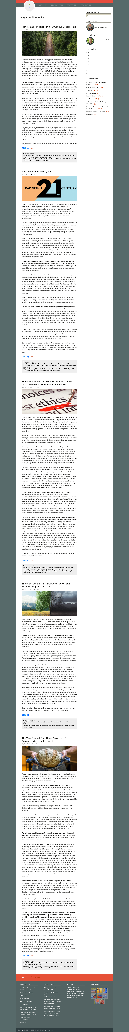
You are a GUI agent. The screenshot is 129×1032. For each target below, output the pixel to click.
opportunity (41, 370)
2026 (87, 52)
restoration (38, 964)
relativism (32, 968)
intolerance (57, 567)
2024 (87, 58)
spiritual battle (43, 157)
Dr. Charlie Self (36, 29)
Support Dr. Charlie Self (101, 40)
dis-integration (63, 363)
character (48, 363)
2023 (87, 61)
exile (47, 155)
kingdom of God (60, 155)
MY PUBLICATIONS (85, 5)
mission (64, 722)
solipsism (71, 365)
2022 (87, 64)
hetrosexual (50, 571)
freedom (41, 722)
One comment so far (30, 720)
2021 (87, 67)
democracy (30, 567)
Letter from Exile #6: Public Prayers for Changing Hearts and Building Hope (52, 1001)
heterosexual (48, 567)
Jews (64, 571)
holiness (43, 963)
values (55, 569)
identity (52, 155)
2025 (87, 55)
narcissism (64, 365)
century (41, 363)
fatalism (35, 722)
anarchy (30, 363)
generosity (35, 963)
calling (35, 363)
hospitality (49, 963)
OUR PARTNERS (71, 5)
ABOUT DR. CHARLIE (56, 5)
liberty (69, 567)
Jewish (63, 567)
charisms (55, 363)
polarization (69, 155)
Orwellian (33, 569)
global (49, 365)
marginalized (56, 722)
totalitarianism (56, 370)
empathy (38, 159)
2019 (87, 73)
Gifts (66, 369)
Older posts (31, 977)
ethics (44, 159)
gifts (45, 365)
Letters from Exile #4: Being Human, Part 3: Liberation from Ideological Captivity (52, 1013)
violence (61, 569)
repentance (34, 157)
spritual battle (42, 160)
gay (42, 567)
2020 (87, 70)
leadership (56, 365)
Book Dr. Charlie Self (100, 27)
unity (50, 157)
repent (31, 964)
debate (29, 155)
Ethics (41, 155)
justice (64, 963)
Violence (44, 572)
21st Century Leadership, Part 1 (38, 171)
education (33, 365)
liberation (48, 722)
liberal (49, 725)
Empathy (35, 155)
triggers (49, 569)
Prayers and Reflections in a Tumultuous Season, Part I (49, 27)
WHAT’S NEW (42, 5)
